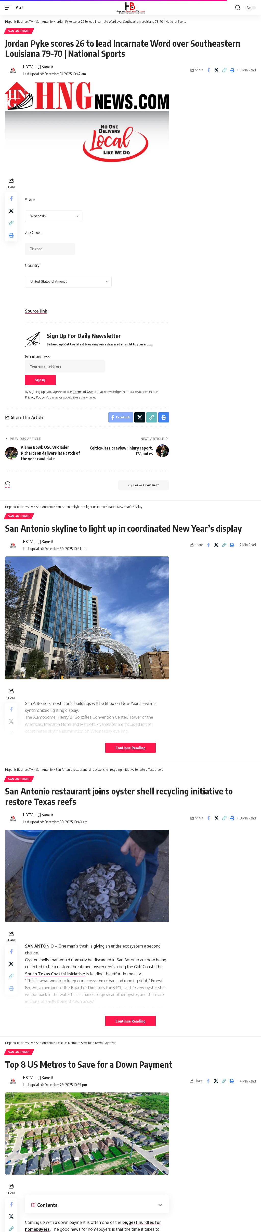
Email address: (38, 356)
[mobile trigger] (9, 7)
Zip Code (33, 232)
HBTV (28, 66)
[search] (238, 7)
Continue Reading (130, 747)
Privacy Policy (34, 397)
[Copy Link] (224, 70)
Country (32, 265)
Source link (36, 311)
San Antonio (19, 31)
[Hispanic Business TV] (130, 7)
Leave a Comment (146, 485)
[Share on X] (216, 70)
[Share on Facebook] (208, 70)
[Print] (232, 70)
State (30, 199)
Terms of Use (83, 392)
